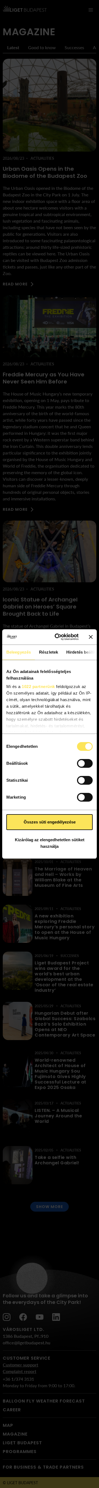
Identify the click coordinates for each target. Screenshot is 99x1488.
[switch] (85, 763)
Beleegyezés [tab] (18, 652)
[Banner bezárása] (91, 637)
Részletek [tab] (48, 652)
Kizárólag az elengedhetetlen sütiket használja (49, 843)
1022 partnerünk (38, 686)
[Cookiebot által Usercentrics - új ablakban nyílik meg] (58, 636)
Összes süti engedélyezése (50, 822)
